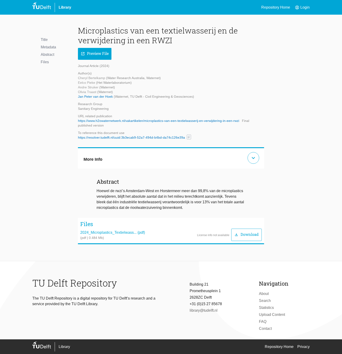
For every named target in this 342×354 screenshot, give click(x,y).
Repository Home (275, 7)
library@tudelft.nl (204, 310)
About (264, 294)
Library (65, 7)
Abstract (47, 55)
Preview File (95, 53)
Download (246, 234)
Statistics (266, 308)
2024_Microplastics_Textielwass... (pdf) (112, 232)
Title (44, 40)
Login (302, 7)
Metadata (48, 47)
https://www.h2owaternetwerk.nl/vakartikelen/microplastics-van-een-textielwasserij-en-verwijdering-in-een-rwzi (158, 121)
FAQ (262, 322)
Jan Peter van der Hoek (96, 96)
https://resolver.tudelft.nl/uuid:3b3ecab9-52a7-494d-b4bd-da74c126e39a (131, 137)
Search (265, 301)
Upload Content (272, 315)
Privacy (303, 347)
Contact (265, 329)
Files (45, 62)
